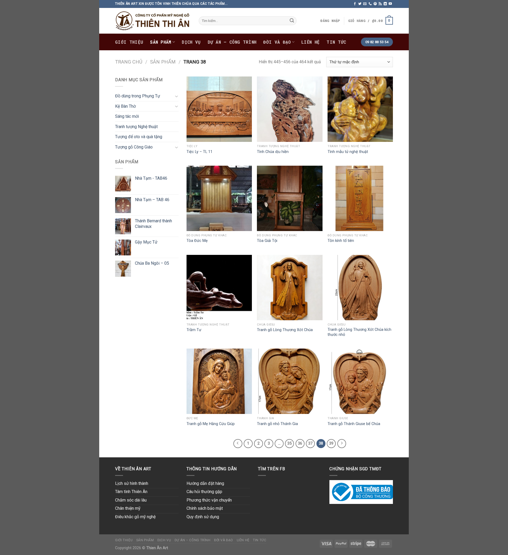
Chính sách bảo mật (205, 508)
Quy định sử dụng (203, 516)
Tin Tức (336, 42)
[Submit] (291, 20)
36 (300, 443)
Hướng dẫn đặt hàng (205, 483)
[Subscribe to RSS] (380, 4)
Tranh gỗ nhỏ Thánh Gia (277, 424)
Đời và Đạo (277, 42)
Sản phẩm (160, 42)
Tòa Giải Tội (267, 240)
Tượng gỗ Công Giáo (134, 147)
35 (289, 443)
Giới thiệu (129, 42)
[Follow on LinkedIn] (385, 4)
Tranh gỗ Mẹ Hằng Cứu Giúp (211, 424)
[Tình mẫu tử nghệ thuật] (360, 109)
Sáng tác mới (127, 116)
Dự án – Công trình (232, 42)
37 (310, 443)
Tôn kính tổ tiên (341, 240)
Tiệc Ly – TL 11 (199, 152)
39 (331, 443)
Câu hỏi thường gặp (204, 491)
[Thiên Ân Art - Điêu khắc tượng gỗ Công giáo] (153, 21)
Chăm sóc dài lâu (131, 500)
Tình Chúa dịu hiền (273, 152)
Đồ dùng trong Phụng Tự (137, 95)
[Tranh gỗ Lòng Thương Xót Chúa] (289, 287)
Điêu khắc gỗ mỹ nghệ (135, 516)
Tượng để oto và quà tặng (138, 136)
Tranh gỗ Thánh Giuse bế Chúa (354, 424)
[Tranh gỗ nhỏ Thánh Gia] (289, 381)
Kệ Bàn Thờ (125, 106)
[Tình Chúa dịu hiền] (289, 109)
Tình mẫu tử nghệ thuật (348, 152)
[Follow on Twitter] (359, 4)
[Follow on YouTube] (390, 4)
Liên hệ (310, 42)
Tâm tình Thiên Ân (131, 491)
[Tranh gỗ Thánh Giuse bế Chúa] (360, 381)
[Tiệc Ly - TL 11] (219, 109)
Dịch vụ (191, 42)
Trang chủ (128, 62)
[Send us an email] (364, 4)
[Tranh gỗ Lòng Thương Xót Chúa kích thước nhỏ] (360, 287)
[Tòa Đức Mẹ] (219, 198)
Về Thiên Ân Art (133, 468)
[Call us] (370, 4)
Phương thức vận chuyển (209, 500)
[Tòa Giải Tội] (289, 198)
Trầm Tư (194, 330)
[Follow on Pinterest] (375, 4)
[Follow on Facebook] (354, 4)
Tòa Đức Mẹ (197, 240)
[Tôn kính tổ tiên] (360, 198)
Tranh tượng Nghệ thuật (136, 126)
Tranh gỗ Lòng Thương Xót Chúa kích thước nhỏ (359, 332)
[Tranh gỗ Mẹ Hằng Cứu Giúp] (219, 381)
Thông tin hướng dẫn (212, 468)
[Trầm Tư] (219, 287)
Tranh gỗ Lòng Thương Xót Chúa (285, 330)
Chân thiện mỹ (127, 508)
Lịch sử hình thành (131, 483)
